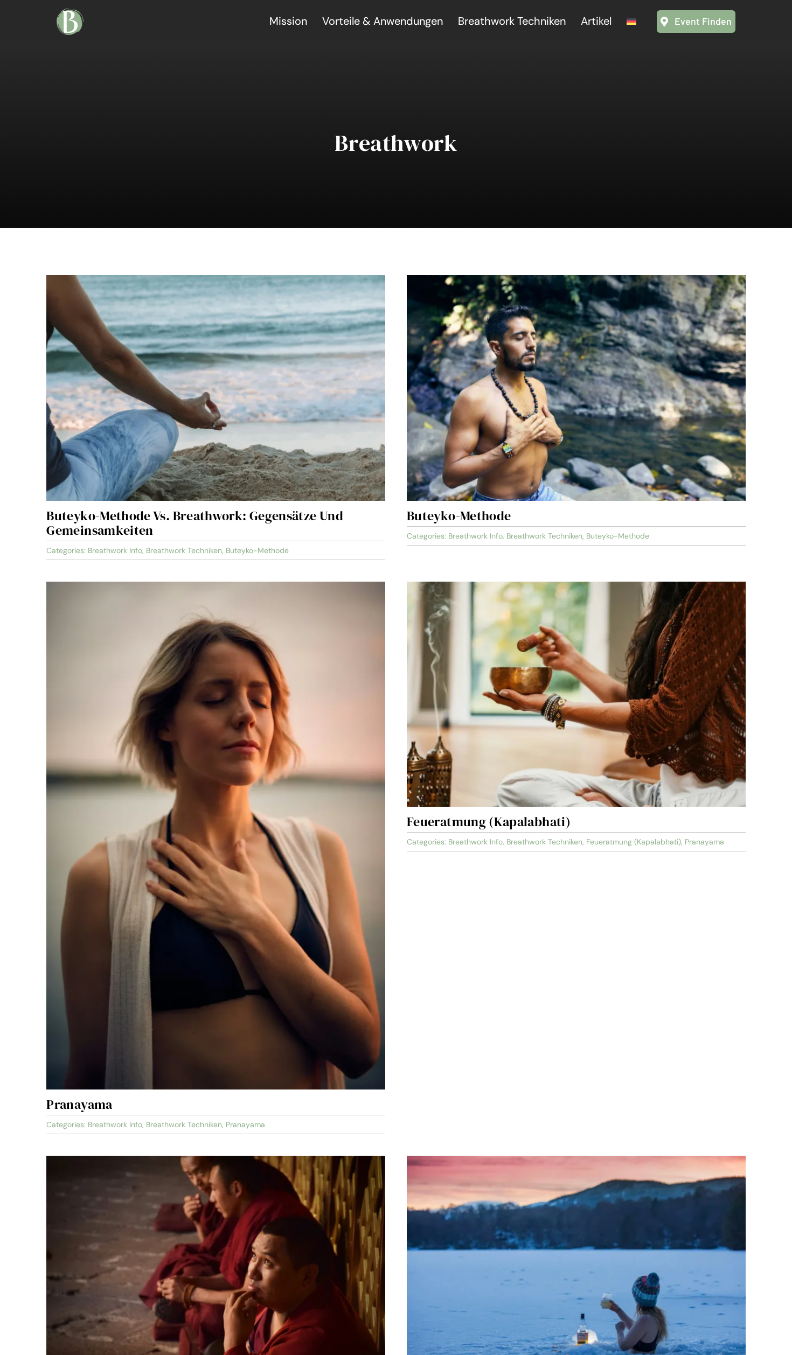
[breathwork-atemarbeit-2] (215, 586)
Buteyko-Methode (257, 550)
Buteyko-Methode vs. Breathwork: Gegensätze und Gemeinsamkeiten (194, 523)
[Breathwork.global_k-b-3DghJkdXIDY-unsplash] (576, 1160)
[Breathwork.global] (70, 12)
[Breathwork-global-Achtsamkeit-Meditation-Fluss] (576, 280)
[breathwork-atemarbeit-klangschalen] (576, 586)
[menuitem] (631, 21)
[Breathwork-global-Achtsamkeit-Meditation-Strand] (215, 280)
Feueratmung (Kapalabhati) (489, 821)
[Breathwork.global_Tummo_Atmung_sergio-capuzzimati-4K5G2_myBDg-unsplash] (215, 1160)
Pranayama (79, 1104)
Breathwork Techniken (184, 550)
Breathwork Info (115, 550)
